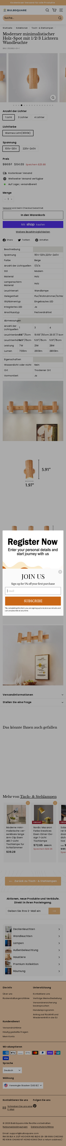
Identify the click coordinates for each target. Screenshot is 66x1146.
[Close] (60, 572)
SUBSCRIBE (33, 601)
